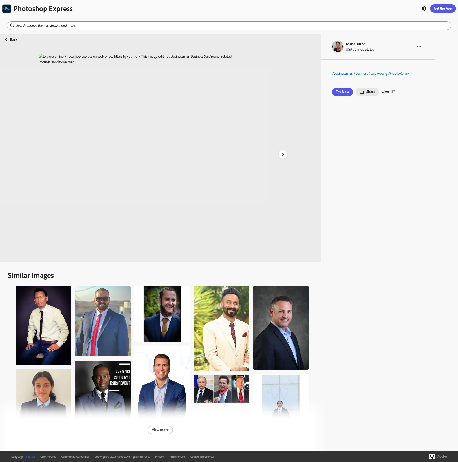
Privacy (159, 457)
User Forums (48, 457)
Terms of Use (177, 457)
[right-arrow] (283, 154)
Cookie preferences (202, 457)
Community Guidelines (75, 457)
